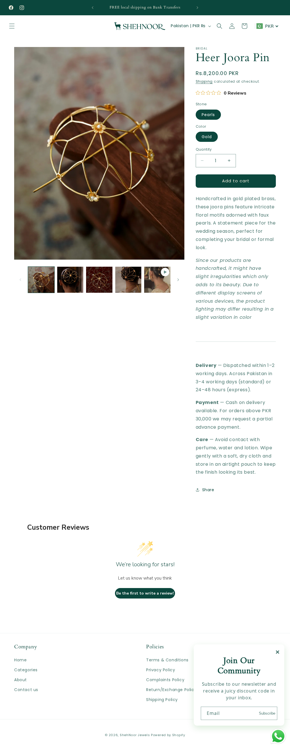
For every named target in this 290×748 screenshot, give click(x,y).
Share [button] (208, 490)
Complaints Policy (165, 680)
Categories (26, 670)
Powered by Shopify (168, 735)
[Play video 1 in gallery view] (157, 280)
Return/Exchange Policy (171, 690)
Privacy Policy (160, 670)
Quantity (204, 149)
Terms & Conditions (167, 660)
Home (20, 660)
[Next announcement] (197, 7)
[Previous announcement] (92, 7)
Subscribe (267, 713)
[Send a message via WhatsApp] (278, 736)
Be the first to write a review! (145, 593)
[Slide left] (20, 279)
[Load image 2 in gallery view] (70, 280)
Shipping (204, 81)
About (20, 680)
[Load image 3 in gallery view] (99, 280)
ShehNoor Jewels (135, 735)
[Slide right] (178, 279)
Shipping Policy (162, 699)
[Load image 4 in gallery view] (128, 280)
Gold (207, 137)
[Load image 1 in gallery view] (41, 280)
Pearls (208, 114)
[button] (12, 26)
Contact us (26, 690)
